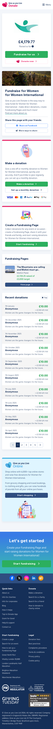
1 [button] (18, 444)
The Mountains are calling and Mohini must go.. (31, 268)
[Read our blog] (40, 579)
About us (5, 593)
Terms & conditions (37, 652)
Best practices (34, 643)
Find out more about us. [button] (16, 113)
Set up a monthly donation (25, 190)
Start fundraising (25, 244)
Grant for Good (8, 618)
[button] (33, 46)
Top (45, 298)
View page (25, 285)
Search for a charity (37, 597)
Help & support (8, 623)
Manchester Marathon (11, 677)
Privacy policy (34, 656)
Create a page (8, 639)
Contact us (6, 627)
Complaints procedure (38, 648)
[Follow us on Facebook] (12, 579)
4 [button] (30, 445)
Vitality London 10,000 (11, 659)
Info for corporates (9, 601)
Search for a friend (36, 601)
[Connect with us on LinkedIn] (33, 579)
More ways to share (28, 131)
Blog (4, 605)
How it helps (7, 610)
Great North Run (9, 655)
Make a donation (25, 184)
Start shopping (25, 495)
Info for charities (9, 597)
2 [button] (22, 445)
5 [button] (35, 445)
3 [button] (26, 445)
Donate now (27, 61)
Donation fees (34, 639)
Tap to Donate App (10, 614)
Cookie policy (34, 660)
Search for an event (10, 643)
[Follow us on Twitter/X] (19, 579)
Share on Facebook (28, 126)
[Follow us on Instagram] (26, 579)
